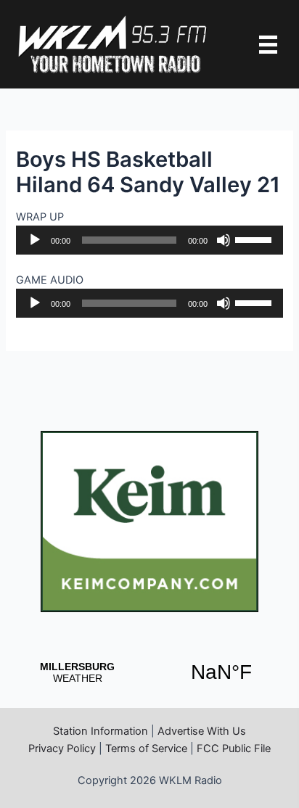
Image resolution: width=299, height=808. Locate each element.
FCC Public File (234, 748)
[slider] (255, 239)
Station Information (100, 731)
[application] (149, 240)
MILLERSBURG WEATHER (149, 672)
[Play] (35, 240)
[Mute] (223, 240)
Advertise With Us (201, 731)
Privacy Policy (62, 748)
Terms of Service (146, 748)
